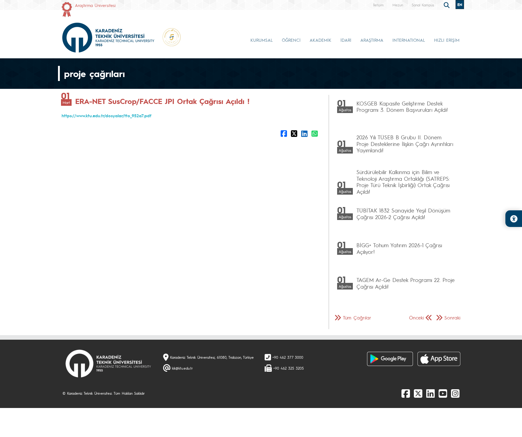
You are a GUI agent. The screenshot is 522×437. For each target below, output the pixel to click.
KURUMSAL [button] (261, 40)
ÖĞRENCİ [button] (291, 40)
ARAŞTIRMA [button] (371, 40)
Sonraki (452, 317)
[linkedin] (430, 393)
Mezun (397, 4)
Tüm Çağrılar (357, 317)
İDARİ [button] (345, 40)
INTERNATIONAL (408, 40)
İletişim (378, 4)
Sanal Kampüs (423, 4)
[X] (418, 393)
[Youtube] (443, 393)
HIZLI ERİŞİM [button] (446, 40)
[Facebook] (405, 393)
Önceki (416, 317)
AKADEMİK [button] (320, 40)
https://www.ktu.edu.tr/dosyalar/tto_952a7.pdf (106, 115)
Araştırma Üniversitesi (95, 5)
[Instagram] (455, 393)
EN (459, 4)
